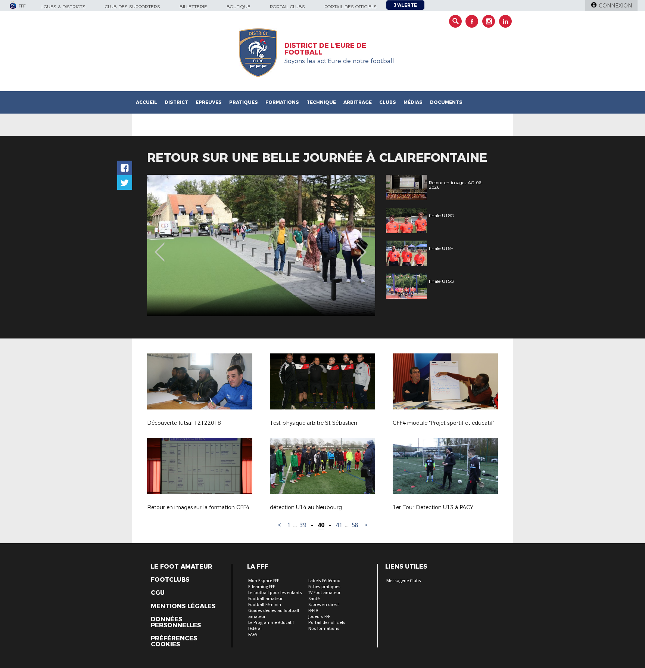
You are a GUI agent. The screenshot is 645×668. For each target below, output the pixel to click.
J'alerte (405, 5)
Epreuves (209, 102)
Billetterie (193, 6)
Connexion (615, 5)
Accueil (146, 102)
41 (339, 525)
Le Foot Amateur (181, 567)
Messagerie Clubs (403, 580)
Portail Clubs (287, 6)
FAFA (252, 634)
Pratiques (243, 102)
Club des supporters (132, 6)
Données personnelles (176, 622)
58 (355, 525)
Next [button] (361, 246)
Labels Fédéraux (324, 580)
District (176, 102)
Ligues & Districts (62, 6)
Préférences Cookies (174, 641)
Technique (321, 102)
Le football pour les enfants (275, 592)
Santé (314, 598)
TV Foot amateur (324, 592)
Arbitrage (357, 102)
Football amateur (265, 598)
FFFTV (313, 610)
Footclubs (170, 580)
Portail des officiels (350, 6)
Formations (282, 102)
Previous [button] (159, 246)
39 (303, 525)
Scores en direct (323, 604)
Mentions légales (183, 606)
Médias (413, 102)
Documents (446, 102)
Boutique (238, 6)
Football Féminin (264, 604)
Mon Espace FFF (263, 580)
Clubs (387, 102)
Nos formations (323, 628)
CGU (158, 593)
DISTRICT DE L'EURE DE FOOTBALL (325, 48)
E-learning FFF (261, 586)
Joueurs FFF (319, 616)
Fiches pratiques (324, 586)
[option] (261, 245)
